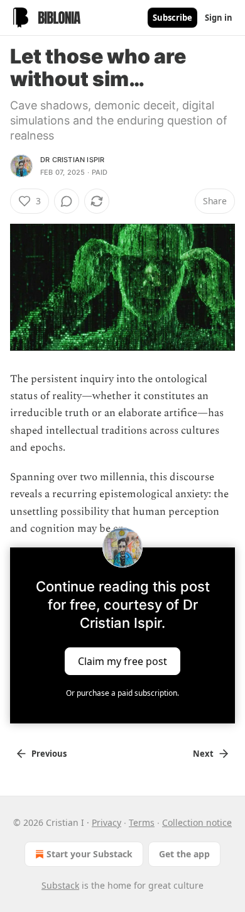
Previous (49, 753)
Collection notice (197, 822)
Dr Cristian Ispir (72, 159)
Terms (142, 822)
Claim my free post (122, 661)
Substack (60, 885)
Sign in (218, 17)
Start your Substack (89, 854)
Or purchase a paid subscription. (122, 693)
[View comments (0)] (66, 201)
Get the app (184, 854)
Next (203, 753)
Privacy (106, 822)
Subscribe (172, 17)
